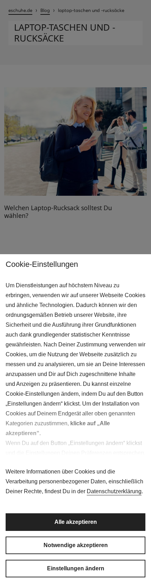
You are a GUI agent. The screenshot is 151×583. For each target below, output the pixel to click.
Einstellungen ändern (75, 568)
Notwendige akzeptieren (76, 545)
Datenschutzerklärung (114, 491)
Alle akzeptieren (75, 522)
